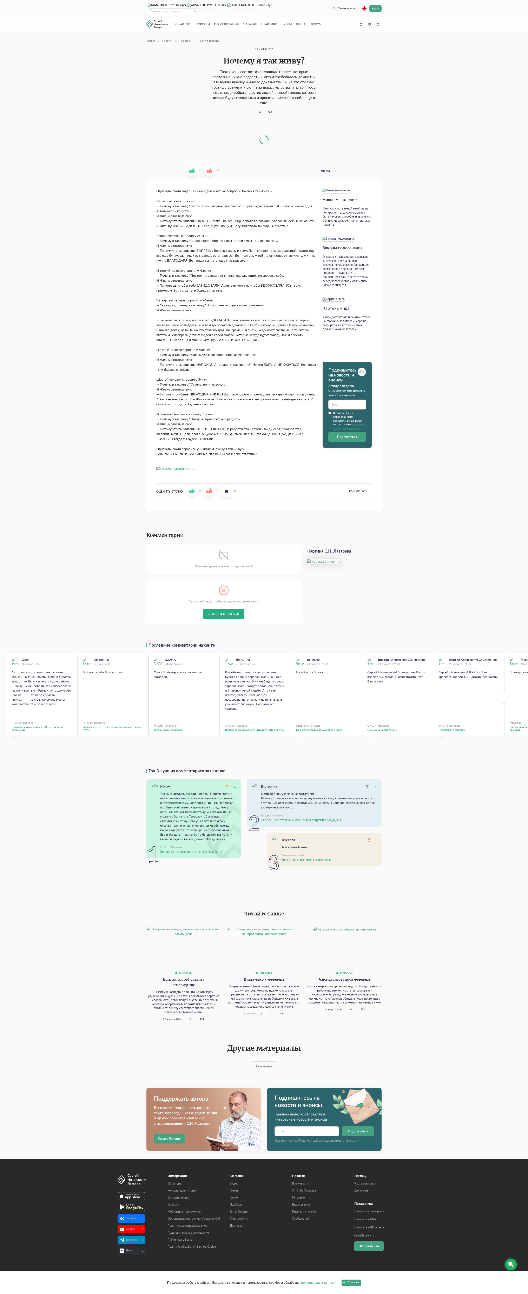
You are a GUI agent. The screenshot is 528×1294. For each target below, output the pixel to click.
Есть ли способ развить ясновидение (184, 982)
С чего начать (346, 8)
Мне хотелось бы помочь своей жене (319, 730)
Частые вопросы (365, 1183)
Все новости (300, 1183)
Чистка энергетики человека (344, 979)
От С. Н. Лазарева (304, 1190)
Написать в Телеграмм (369, 1211)
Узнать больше (169, 1138)
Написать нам (369, 1246)
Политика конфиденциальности (188, 1225)
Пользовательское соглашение (188, 1232)
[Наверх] (521, 1251)
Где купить (361, 1190)
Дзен (129, 1250)
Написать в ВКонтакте (369, 1227)
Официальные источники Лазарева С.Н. (193, 1218)
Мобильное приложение (183, 1211)
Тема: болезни (239, 1211)
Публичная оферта (179, 1239)
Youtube (131, 1229)
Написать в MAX (365, 1219)
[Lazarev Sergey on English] (364, 8)
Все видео (264, 1066)
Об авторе (183, 24)
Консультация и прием (182, 1190)
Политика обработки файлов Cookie (191, 1246)
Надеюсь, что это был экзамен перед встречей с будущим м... (302, 820)
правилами (352, 1140)
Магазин (250, 24)
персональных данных (318, 1282)
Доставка (236, 1225)
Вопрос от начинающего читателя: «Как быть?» (254, 730)
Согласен (353, 1282)
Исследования (226, 24)
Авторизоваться (223, 614)
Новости (203, 24)
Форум (316, 24)
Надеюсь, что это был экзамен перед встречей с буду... (113, 729)
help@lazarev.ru (364, 1235)
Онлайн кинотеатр (218, 5)
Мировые (185, 973)
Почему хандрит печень (382, 730)
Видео (234, 1183)
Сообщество (300, 1218)
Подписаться (347, 437)
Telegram (131, 1240)
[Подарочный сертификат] (361, 24)
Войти (375, 8)
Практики (269, 24)
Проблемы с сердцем (451, 730)
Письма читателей (304, 1211)
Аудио (234, 1197)
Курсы (287, 24)
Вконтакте (132, 1218)
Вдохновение (301, 1204)
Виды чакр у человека (264, 979)
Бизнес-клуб (260, 5)
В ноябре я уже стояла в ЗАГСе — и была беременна (37, 729)
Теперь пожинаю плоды (168, 730)
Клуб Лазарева (177, 5)
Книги (301, 24)
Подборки (236, 1204)
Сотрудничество (178, 1197)
